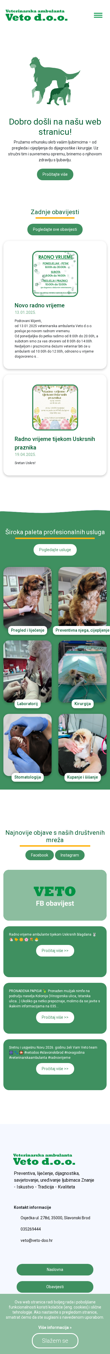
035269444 (31, 1229)
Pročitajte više (55, 174)
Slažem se (55, 1340)
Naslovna (55, 1269)
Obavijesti (55, 1287)
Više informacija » (55, 1327)
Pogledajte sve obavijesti (55, 229)
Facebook (39, 855)
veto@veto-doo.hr (37, 1240)
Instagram (70, 855)
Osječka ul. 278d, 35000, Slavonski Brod (55, 1218)
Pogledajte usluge (55, 549)
